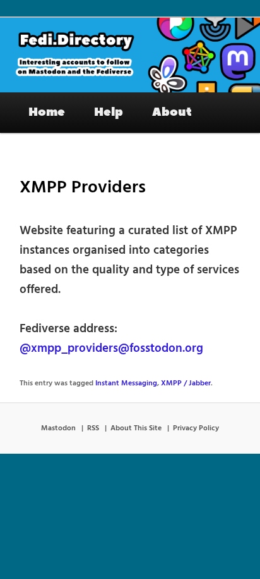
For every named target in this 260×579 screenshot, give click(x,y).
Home (46, 112)
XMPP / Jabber (186, 383)
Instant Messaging (126, 383)
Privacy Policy (196, 428)
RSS (93, 428)
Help (108, 112)
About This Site (136, 428)
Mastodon (58, 428)
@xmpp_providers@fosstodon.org (111, 348)
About (172, 112)
